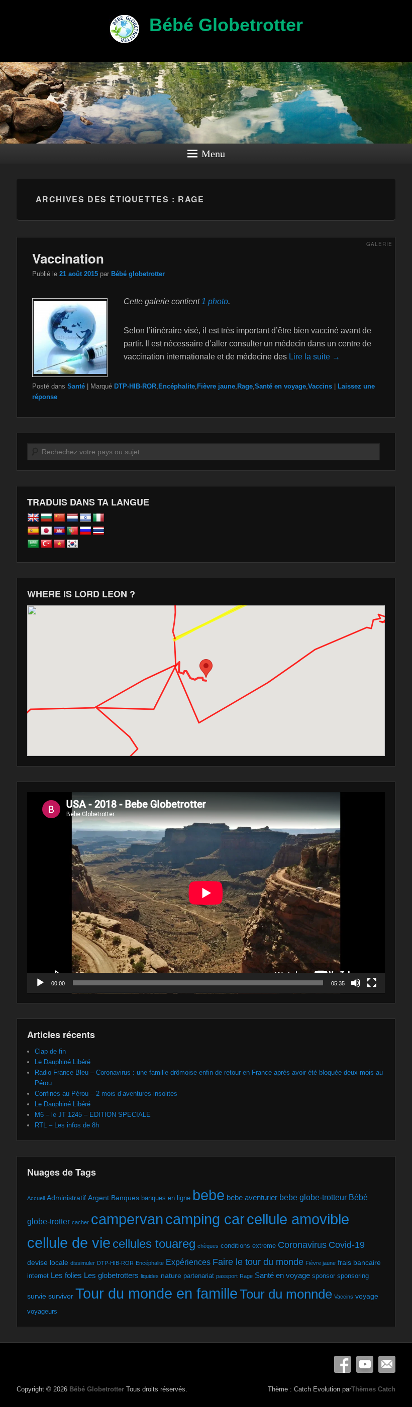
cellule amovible (298, 1219)
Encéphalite (176, 386)
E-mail (386, 1364)
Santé (76, 386)
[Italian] (98, 518)
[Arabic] (33, 544)
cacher (80, 1222)
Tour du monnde (286, 1294)
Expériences (188, 1261)
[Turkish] (46, 544)
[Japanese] (46, 531)
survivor (60, 1296)
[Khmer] (59, 531)
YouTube (364, 1364)
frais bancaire (359, 1262)
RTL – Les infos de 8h (67, 1125)
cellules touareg (154, 1243)
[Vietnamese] (59, 544)
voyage (366, 1296)
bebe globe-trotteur (313, 1197)
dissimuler (82, 1263)
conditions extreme (248, 1245)
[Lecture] (40, 983)
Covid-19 (347, 1244)
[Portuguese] (72, 531)
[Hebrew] (85, 518)
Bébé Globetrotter (226, 25)
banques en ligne (165, 1198)
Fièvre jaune (216, 386)
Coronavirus (302, 1244)
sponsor (323, 1276)
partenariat (198, 1276)
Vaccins (320, 386)
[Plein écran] (372, 983)
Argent (98, 1198)
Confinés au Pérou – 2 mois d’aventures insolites (106, 1093)
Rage (245, 386)
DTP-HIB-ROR (135, 386)
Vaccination (68, 258)
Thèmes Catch (373, 1389)
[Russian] (85, 531)
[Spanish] (33, 531)
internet (38, 1276)
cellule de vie (69, 1242)
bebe (208, 1195)
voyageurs (42, 1311)
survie (36, 1296)
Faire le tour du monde (258, 1262)
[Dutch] (72, 518)
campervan (127, 1219)
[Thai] (98, 531)
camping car (205, 1219)
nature (171, 1275)
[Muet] (356, 983)
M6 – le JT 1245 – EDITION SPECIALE (93, 1114)
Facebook (342, 1364)
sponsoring (353, 1276)
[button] (206, 671)
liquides (150, 1276)
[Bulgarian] (46, 518)
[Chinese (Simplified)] (59, 518)
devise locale (47, 1262)
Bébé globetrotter (138, 274)
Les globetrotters (111, 1275)
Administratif (66, 1198)
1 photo (214, 301)
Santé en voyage (280, 386)
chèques (208, 1246)
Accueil (36, 1198)
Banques (125, 1198)
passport (227, 1276)
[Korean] (72, 544)
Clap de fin (50, 1051)
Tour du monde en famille (156, 1294)
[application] (206, 892)
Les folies (66, 1275)
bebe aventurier (252, 1197)
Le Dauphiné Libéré (62, 1062)
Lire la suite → (314, 356)
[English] (33, 518)
